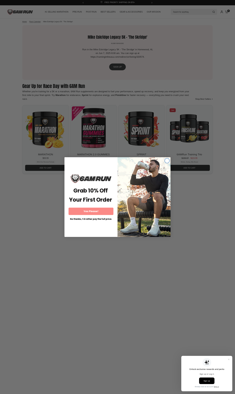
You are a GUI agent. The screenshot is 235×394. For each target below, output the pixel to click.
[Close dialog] (167, 160)
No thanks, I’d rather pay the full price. (91, 219)
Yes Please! (91, 211)
